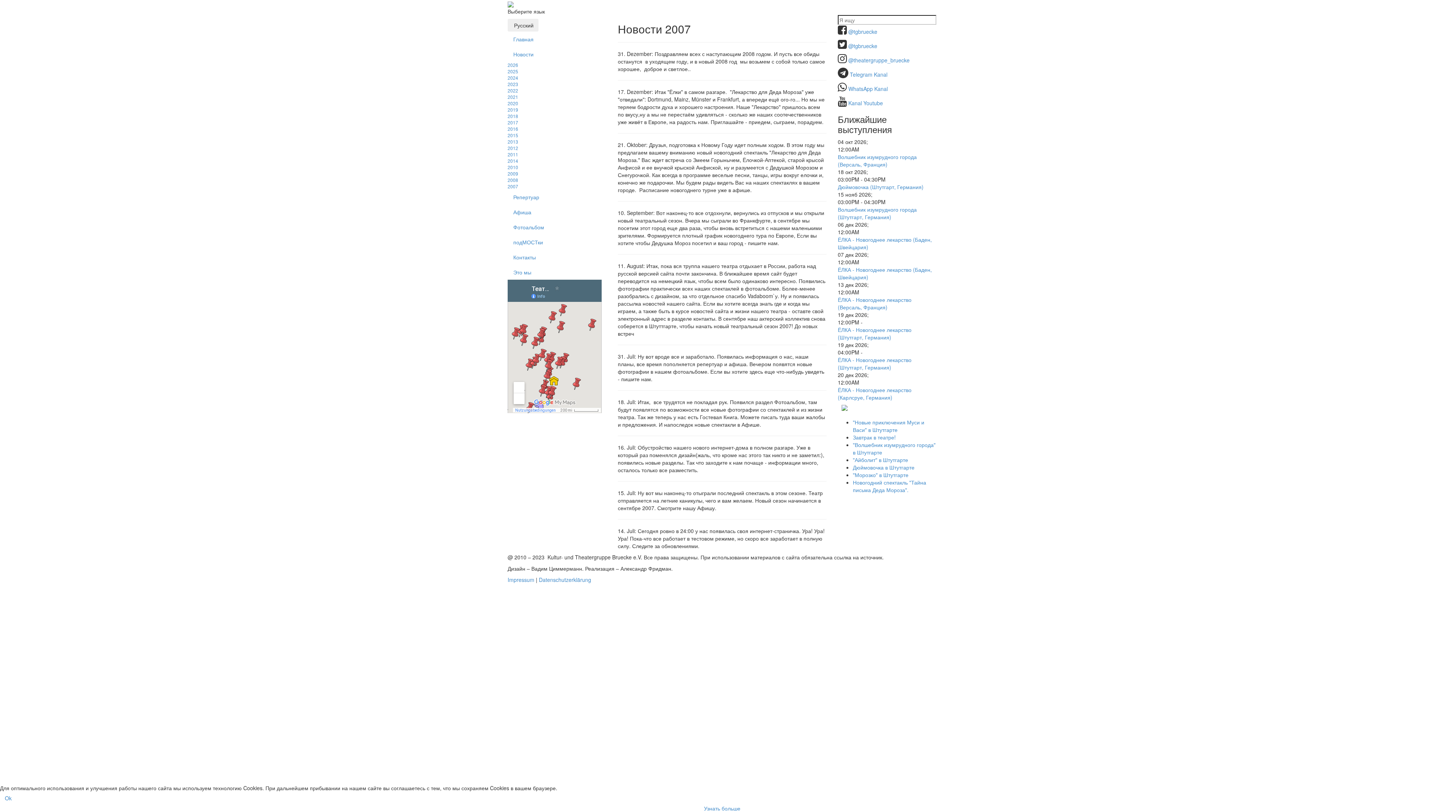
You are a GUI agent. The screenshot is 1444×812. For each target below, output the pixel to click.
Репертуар (526, 197)
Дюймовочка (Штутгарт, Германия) (881, 187)
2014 (513, 161)
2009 (513, 173)
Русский (523, 25)
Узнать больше (722, 808)
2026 (513, 65)
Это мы (522, 272)
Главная (523, 39)
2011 (513, 154)
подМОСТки (528, 242)
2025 (513, 71)
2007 (513, 186)
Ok (8, 798)
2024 (513, 77)
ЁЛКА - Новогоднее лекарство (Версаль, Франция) (875, 303)
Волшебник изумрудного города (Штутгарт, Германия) (877, 213)
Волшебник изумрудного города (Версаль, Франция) (877, 160)
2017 (513, 122)
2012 (513, 148)
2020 (513, 103)
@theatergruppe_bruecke (879, 60)
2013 (513, 141)
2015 (513, 135)
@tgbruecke (862, 31)
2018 (513, 116)
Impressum (521, 579)
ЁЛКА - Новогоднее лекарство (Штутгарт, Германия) (875, 333)
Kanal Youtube (865, 103)
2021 (513, 97)
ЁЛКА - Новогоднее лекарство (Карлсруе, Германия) (875, 393)
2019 (513, 109)
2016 (513, 129)
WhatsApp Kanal (868, 88)
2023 (513, 84)
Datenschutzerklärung (565, 579)
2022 (513, 90)
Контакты (524, 257)
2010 (513, 167)
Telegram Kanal (868, 74)
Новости (523, 54)
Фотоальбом (528, 227)
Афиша (522, 212)
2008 (513, 180)
